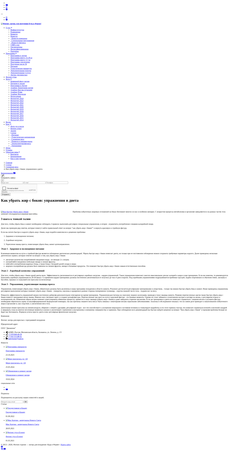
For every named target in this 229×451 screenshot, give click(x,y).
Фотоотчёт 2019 (16, 109)
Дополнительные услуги (20, 73)
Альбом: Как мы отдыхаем (21, 90)
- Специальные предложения (22, 41)
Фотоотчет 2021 (16, 105)
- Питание (14, 135)
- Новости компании (18, 38)
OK (25, 402)
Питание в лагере (17, 83)
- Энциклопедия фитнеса (20, 144)
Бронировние (15, 156)
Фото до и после (17, 126)
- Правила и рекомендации (21, 141)
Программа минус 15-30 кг (21, 58)
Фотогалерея (15, 96)
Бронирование (7, 173)
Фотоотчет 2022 (16, 103)
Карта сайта (66, 445)
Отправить (6, 194)
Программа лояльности (15, 351)
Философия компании (19, 49)
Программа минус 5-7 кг (20, 60)
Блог (8, 124)
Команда (14, 34)
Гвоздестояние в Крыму (15, 412)
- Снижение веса (17, 139)
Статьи (13, 133)
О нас (8, 28)
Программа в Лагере (18, 86)
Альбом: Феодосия (18, 94)
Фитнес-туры (11, 77)
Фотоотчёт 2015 (16, 118)
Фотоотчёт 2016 (16, 116)
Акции (13, 131)
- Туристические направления (22, 137)
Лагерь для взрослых (18, 75)
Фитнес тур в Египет (14, 437)
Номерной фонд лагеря (19, 81)
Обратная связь (12, 152)
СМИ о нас (15, 45)
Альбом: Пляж (16, 92)
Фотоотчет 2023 (16, 101)
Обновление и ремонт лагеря (17, 375)
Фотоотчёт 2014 (16, 120)
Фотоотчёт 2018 (16, 111)
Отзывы (9, 150)
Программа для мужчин (20, 62)
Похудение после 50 (18, 64)
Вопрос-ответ (16, 129)
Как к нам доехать (17, 159)
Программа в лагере (18, 56)
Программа (10, 53)
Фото (8, 79)
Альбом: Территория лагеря (21, 88)
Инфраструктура (17, 30)
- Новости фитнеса (18, 43)
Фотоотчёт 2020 (16, 107)
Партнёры (14, 51)
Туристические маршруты (21, 68)
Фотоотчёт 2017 (16, 114)
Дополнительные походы (20, 71)
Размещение (15, 32)
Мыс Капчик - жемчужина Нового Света (22, 424)
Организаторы (16, 47)
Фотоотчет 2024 (16, 98)
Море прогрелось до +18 (16, 363)
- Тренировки (15, 146)
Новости (14, 36)
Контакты (14, 154)
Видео (8, 122)
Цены (8, 148)
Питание (14, 66)
